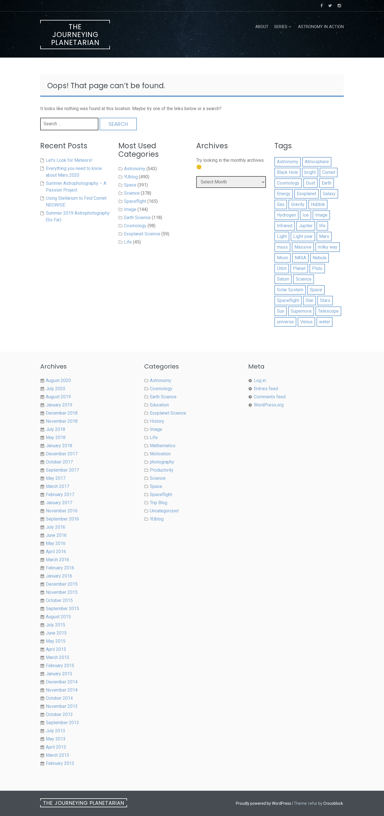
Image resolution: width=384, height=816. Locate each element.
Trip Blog (158, 502)
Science (132, 193)
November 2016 (62, 510)
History (157, 421)
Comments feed (270, 396)
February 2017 (60, 494)
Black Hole (287, 172)
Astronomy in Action (321, 26)
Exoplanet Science (142, 234)
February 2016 (60, 567)
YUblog (131, 176)
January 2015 (59, 673)
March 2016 (57, 559)
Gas (280, 204)
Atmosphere (317, 161)
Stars (325, 300)
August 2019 (58, 396)
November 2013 (62, 706)
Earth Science (137, 217)
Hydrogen (286, 215)
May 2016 (55, 543)
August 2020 (58, 380)
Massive (302, 247)
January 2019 (59, 405)
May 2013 (55, 739)
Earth (326, 183)
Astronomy (134, 168)
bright (310, 172)
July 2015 (55, 625)
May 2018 (55, 437)
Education (159, 405)
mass (282, 247)
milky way (327, 247)
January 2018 (59, 445)
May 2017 (55, 478)
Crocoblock (333, 803)
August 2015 (58, 616)
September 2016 (62, 519)
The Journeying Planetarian (75, 34)
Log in (260, 380)
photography (162, 462)
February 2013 (60, 763)
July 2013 (55, 730)
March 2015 (57, 657)
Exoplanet (306, 193)
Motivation (160, 453)
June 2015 (56, 633)
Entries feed (266, 388)
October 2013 (59, 714)
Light (282, 236)
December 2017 (62, 453)
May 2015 (55, 641)
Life (128, 242)
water (324, 321)
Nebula (319, 257)
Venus (306, 321)
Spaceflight (135, 201)
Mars (324, 236)
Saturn (283, 279)
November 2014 (62, 690)
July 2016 (55, 527)
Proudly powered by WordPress (263, 803)
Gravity (297, 204)
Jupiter (306, 225)
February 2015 (60, 665)
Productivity (161, 470)
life (322, 225)
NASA (300, 257)
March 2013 (57, 755)
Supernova (301, 311)
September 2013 (62, 722)
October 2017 (59, 462)
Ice (305, 215)
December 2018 (62, 413)
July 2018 (55, 429)
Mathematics (162, 445)
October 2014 (59, 698)
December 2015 (62, 584)
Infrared (284, 225)
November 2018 (62, 421)
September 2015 (62, 608)
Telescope (328, 311)
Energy (283, 193)
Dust (310, 183)
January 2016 (59, 576)
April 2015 (56, 649)
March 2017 (57, 486)
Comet (328, 172)
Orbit (281, 268)
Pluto (317, 268)
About (261, 26)
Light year (303, 236)
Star (309, 300)
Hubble (318, 204)
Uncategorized (164, 510)
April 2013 (56, 747)
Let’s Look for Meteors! (69, 160)
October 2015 (59, 600)
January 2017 (59, 502)
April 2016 (56, 551)
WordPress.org (269, 405)
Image (130, 209)
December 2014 (62, 682)
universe (285, 321)
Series (280, 26)
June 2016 (56, 535)
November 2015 (62, 592)
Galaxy (329, 193)
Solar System (290, 289)
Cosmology (135, 225)
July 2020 (55, 388)
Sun (280, 311)
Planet (299, 268)
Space (130, 185)
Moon (282, 257)
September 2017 (62, 470)
